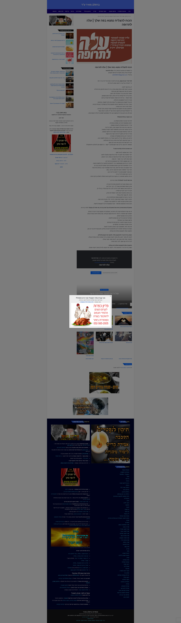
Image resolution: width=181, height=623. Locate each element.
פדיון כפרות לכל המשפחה (86, 302)
